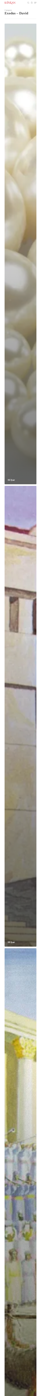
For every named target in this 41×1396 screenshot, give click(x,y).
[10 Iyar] (20, 716)
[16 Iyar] (20, 254)
